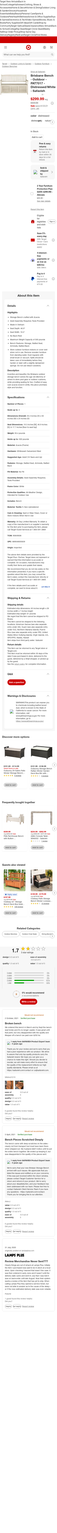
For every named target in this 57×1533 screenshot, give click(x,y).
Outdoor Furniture (42, 64)
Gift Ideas (24, 22)
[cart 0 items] (51, 47)
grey (40, 120)
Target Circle (30, 35)
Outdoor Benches (9, 66)
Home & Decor (19, 7)
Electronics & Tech (17, 19)
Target (4, 64)
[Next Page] (52, 122)
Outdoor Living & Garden (20, 64)
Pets (11, 16)
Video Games (32, 19)
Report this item (37, 209)
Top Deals (20, 29)
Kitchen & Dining (33, 7)
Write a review (29, 1001)
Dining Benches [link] (47, 934)
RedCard (20, 35)
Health (16, 16)
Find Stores (41, 35)
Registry (12, 35)
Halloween (19, 4)
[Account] (44, 47)
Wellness (23, 16)
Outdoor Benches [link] (10, 934)
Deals (27, 25)
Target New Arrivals (9, 1)
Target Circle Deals (34, 29)
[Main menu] (5, 47)
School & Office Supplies (39, 16)
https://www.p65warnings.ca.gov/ (30, 721)
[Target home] (28, 47)
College (10, 4)
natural (48, 120)
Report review (28, 1118)
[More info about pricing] (52, 103)
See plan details (43, 201)
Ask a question (16, 682)
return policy (19, 664)
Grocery (12, 10)
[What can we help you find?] (28, 54)
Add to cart (37, 137)
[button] (37, 94)
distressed (34, 120)
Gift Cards (34, 22)
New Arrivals (45, 25)
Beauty (18, 13)
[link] (37, 94)
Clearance (35, 25)
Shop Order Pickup (11, 31)
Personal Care (28, 13)
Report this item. (45, 587)
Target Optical (17, 25)
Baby (12, 13)
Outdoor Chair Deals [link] (29, 934)
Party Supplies (13, 22)
